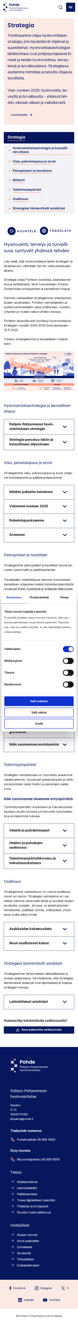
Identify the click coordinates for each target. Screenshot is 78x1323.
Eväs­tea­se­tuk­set (28, 1265)
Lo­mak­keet (24, 1247)
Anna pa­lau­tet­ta (28, 1241)
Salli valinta (39, 712)
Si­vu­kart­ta (24, 1253)
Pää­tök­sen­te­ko (27, 1194)
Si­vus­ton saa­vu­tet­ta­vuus (34, 1212)
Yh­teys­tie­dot (25, 1259)
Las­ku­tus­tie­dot (27, 1188)
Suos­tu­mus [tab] (14, 597)
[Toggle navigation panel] (70, 7)
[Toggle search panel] (60, 7)
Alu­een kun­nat (27, 1235)
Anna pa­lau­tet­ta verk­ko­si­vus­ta (41, 1029)
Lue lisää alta (19, 114)
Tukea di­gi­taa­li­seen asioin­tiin (36, 1200)
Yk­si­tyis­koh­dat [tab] (39, 597)
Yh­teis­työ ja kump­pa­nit (32, 1206)
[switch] (68, 661)
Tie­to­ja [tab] (64, 597)
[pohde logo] (15, 7)
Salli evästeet (39, 701)
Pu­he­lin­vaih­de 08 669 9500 (36, 1139)
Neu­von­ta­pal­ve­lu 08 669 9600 (38, 1159)
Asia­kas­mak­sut (27, 1182)
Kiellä (39, 723)
